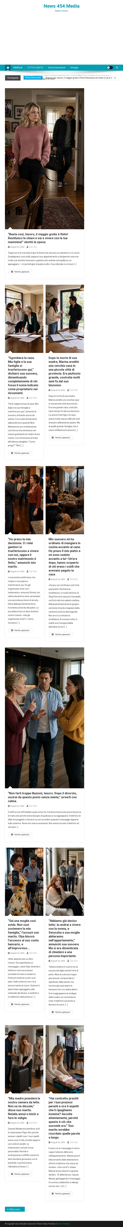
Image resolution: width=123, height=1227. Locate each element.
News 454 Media (62, 6)
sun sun (33, 247)
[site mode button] (110, 67)
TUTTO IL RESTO (35, 67)
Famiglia (74, 67)
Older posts (14, 1209)
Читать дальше (21, 272)
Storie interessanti (56, 67)
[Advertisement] (61, 42)
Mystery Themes (63, 1224)
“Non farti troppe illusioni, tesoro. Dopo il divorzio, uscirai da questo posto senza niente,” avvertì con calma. (42, 797)
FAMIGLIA (17, 67)
